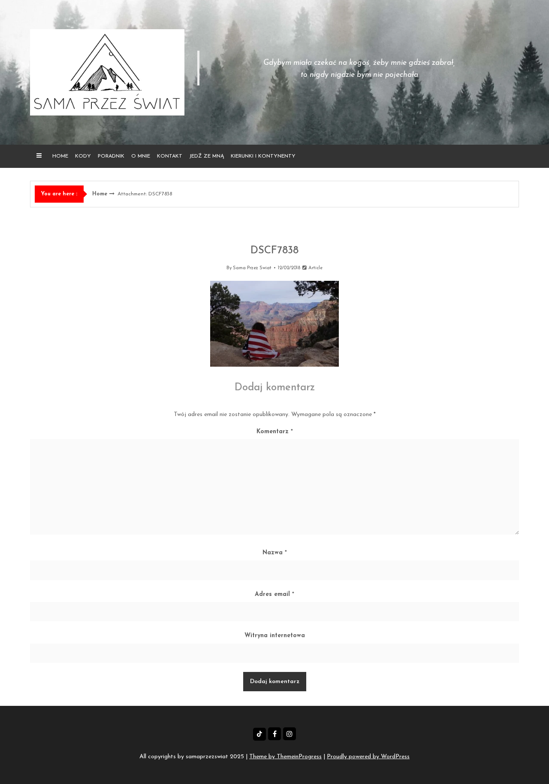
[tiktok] (259, 734)
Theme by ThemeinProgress (285, 757)
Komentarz (274, 431)
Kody (83, 156)
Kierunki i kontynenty (263, 156)
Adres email (274, 594)
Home (60, 156)
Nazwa (274, 553)
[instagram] (289, 733)
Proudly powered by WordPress (368, 757)
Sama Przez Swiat (252, 268)
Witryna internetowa (274, 635)
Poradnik (111, 156)
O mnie (140, 156)
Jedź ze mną (206, 156)
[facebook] (274, 733)
